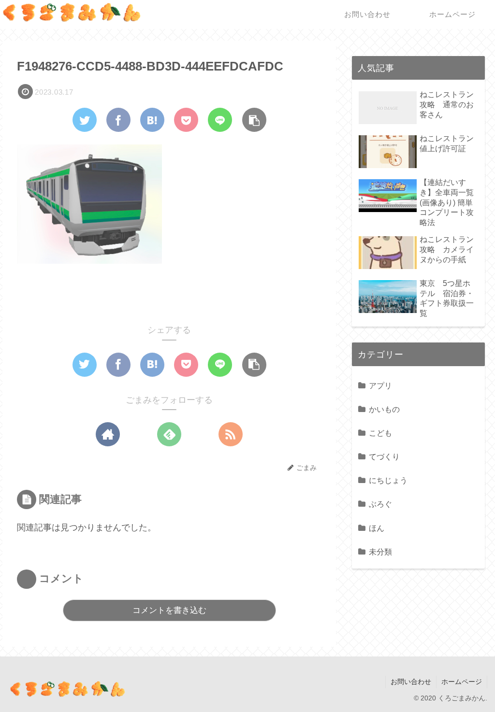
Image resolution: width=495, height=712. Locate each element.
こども (380, 432)
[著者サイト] (108, 434)
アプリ (380, 385)
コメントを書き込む (169, 610)
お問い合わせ (411, 681)
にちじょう (388, 480)
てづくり (384, 456)
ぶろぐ (380, 503)
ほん (376, 528)
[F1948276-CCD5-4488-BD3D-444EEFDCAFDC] (152, 120)
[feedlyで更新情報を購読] (169, 434)
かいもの (384, 409)
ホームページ (461, 681)
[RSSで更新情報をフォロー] (230, 434)
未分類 (380, 551)
